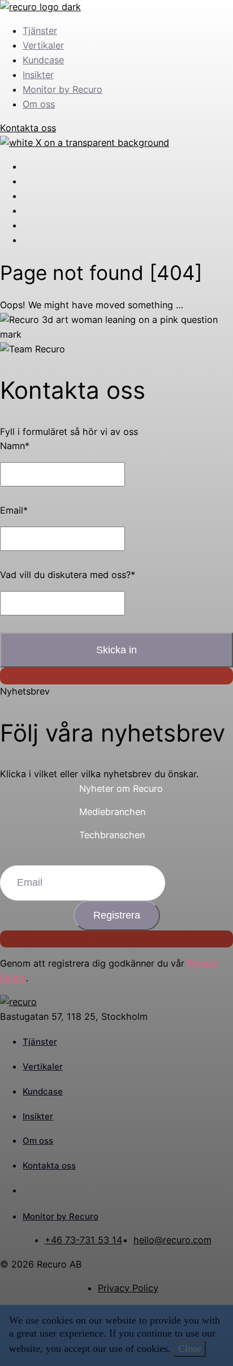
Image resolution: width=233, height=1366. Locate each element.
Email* (14, 510)
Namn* (14, 445)
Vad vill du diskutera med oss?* (67, 574)
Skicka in (116, 650)
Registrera (116, 915)
